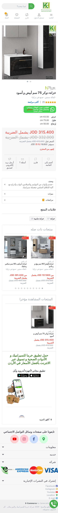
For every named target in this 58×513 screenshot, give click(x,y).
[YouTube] (14, 439)
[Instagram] (24, 439)
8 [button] (21, 288)
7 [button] (24, 288)
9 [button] (18, 288)
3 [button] (36, 288)
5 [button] (30, 288)
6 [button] (27, 288)
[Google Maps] (43, 439)
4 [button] (33, 288)
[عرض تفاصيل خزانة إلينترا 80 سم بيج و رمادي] (42, 247)
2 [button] (30, 81)
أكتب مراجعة (33, 102)
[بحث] (31, 6)
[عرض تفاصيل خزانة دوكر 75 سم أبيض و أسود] (42, 317)
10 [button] (15, 288)
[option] (29, 52)
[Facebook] (34, 439)
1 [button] (27, 81)
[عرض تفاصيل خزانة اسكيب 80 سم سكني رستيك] (15, 247)
